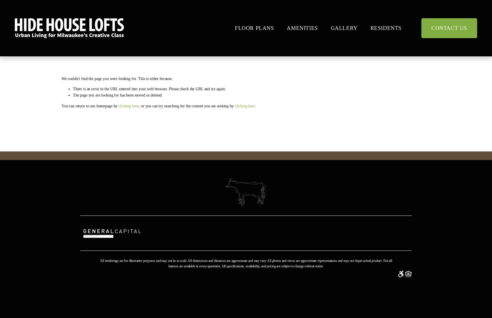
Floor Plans (254, 28)
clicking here (128, 106)
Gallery (344, 28)
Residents (386, 28)
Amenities (302, 28)
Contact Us (449, 28)
